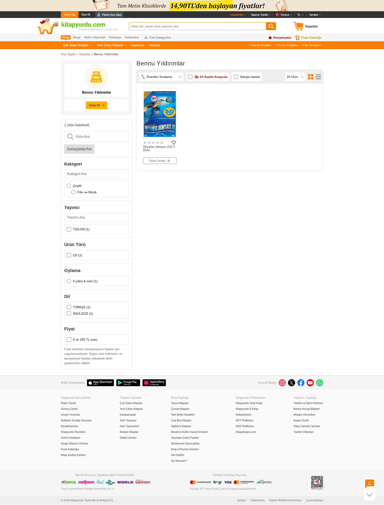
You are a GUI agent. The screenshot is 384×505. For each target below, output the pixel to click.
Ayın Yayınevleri (129, 426)
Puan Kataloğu (311, 37)
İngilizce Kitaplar (181, 426)
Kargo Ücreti (301, 420)
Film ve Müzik (87, 192)
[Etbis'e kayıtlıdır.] (317, 482)
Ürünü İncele (157, 160)
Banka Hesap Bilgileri (307, 408)
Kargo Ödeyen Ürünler (74, 443)
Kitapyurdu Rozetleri (73, 432)
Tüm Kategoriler (160, 37)
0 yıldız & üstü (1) (85, 281)
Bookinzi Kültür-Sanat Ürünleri (189, 432)
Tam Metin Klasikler (183, 414)
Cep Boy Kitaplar (181, 420)
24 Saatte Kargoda (214, 77)
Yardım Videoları (304, 432)
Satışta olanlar (250, 77)
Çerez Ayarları (314, 500)
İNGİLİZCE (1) (83, 313)
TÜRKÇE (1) (81, 307)
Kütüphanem (243, 414)
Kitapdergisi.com (246, 432)
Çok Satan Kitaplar (76, 45)
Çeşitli (77, 185)
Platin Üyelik (68, 403)
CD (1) (77, 255)
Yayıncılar (137, 45)
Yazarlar (154, 45)
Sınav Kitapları (288, 45)
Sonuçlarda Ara (79, 149)
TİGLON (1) (81, 229)
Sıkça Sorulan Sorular (307, 426)
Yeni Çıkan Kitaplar (110, 45)
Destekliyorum (69, 426)
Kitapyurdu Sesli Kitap (249, 403)
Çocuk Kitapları (262, 45)
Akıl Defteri (177, 455)
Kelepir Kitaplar (129, 432)
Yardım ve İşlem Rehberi (308, 403)
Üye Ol (86, 14)
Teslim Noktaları (70, 437)
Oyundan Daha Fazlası (185, 437)
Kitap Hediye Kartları (73, 455)
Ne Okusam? (312, 45)
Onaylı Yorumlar (70, 414)
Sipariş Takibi (259, 14)
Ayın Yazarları (128, 420)
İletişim (242, 500)
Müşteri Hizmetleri (304, 414)
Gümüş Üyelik (69, 408)
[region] (96, 189)
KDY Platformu (245, 420)
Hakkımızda (257, 500)
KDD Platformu (245, 426)
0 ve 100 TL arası (85, 339)
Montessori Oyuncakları (185, 443)
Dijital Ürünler (128, 437)
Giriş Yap (69, 14)
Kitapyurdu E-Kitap (247, 408)
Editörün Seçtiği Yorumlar (76, 420)
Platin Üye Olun (112, 14)
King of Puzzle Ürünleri (185, 449)
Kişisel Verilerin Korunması (285, 500)
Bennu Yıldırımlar (106, 54)
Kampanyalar (282, 37)
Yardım (313, 14)
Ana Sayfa (68, 54)
